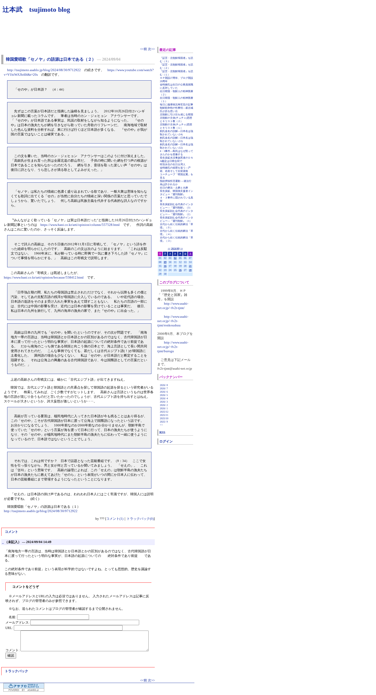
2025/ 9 (164, 421)
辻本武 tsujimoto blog (36, 9)
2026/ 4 (164, 398)
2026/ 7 (164, 388)
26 (180, 270)
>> (181, 248)
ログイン (166, 441)
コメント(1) (114, 519)
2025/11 (164, 415)
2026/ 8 (164, 385)
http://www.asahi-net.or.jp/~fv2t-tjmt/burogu (172, 346)
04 (175, 258)
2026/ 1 (164, 408)
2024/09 (175, 248)
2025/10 (164, 418)
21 (190, 266)
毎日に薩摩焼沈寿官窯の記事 (176, 104)
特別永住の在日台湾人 (172, 164)
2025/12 (164, 411)
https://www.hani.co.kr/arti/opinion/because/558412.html (44, 277)
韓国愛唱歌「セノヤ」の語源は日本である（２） (51, 59)
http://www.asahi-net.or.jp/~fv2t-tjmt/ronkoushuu (172, 321)
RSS (162, 432)
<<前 (144, 49)
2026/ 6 (164, 391)
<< (169, 248)
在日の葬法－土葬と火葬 (174, 187)
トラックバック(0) (140, 519)
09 (165, 262)
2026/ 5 (164, 395)
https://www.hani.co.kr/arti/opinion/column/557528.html (80, 225)
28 (190, 270)
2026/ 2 (164, 405)
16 (165, 266)
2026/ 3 (164, 401)
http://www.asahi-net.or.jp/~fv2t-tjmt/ (172, 306)
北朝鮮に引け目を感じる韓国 (176, 114)
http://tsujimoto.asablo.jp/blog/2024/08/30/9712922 (44, 70)
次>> (151, 49)
